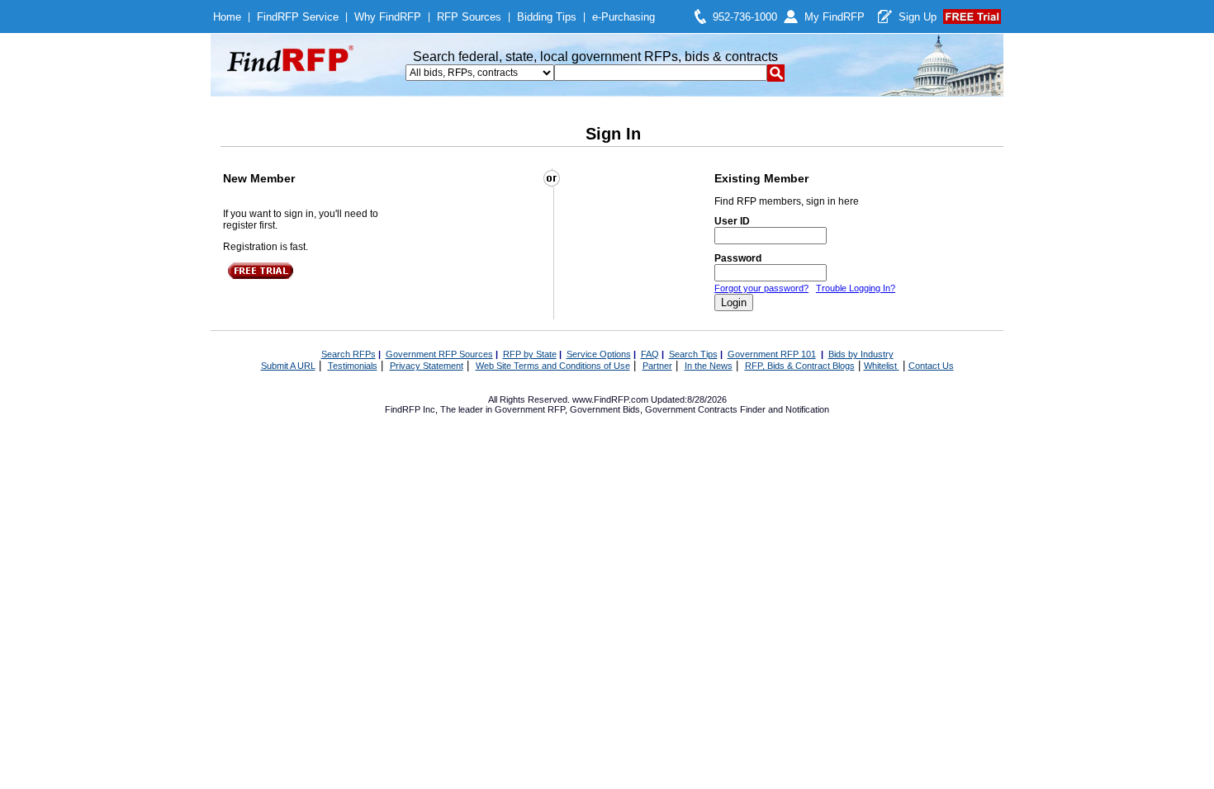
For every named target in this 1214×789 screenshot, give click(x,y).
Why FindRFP (387, 17)
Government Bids (605, 409)
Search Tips (693, 354)
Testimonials (352, 366)
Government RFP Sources (439, 354)
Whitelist (881, 366)
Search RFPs (348, 354)
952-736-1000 (745, 17)
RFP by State (530, 354)
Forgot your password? (761, 288)
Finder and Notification (784, 409)
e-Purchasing (623, 17)
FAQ (650, 354)
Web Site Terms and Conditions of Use (553, 366)
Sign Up (918, 17)
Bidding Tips (546, 17)
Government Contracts (691, 409)
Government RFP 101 (772, 354)
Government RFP (530, 409)
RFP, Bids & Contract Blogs (800, 366)
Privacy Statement (426, 366)
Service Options (599, 354)
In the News (709, 366)
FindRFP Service (298, 17)
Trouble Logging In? (855, 288)
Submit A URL (288, 366)
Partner (657, 366)
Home (227, 17)
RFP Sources (469, 17)
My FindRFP (834, 17)
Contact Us (931, 366)
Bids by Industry (861, 354)
